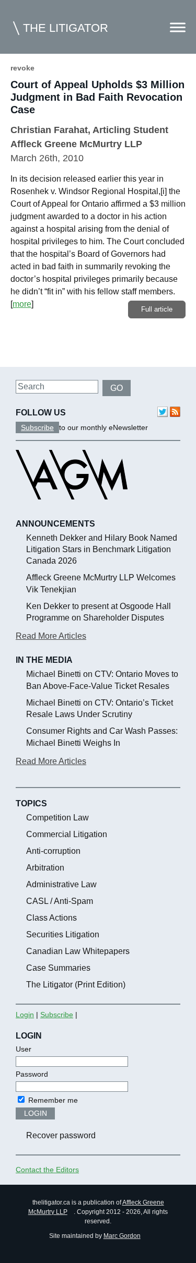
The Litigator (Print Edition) (75, 984)
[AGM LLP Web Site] (72, 509)
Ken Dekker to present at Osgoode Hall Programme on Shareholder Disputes (98, 612)
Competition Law (57, 817)
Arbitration (45, 867)
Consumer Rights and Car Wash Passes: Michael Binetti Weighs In (102, 736)
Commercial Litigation (66, 834)
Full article (156, 309)
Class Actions (51, 917)
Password (32, 1074)
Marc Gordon (122, 1236)
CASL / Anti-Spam (59, 901)
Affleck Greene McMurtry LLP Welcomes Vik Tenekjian (101, 583)
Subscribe (37, 427)
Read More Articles (51, 636)
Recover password (61, 1135)
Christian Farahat (49, 130)
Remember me (52, 1100)
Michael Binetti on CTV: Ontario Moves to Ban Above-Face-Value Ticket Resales (102, 680)
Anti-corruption (53, 851)
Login (25, 1014)
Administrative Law (61, 884)
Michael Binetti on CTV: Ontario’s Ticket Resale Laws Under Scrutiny (99, 708)
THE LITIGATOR (65, 27)
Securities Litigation (62, 934)
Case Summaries (58, 967)
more (22, 304)
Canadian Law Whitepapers (78, 951)
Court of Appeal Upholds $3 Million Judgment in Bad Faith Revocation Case (97, 97)
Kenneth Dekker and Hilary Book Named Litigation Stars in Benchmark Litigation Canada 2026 (101, 549)
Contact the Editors (47, 1169)
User (23, 1049)
